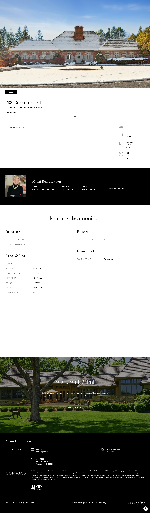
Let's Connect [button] (75, 407)
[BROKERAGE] (142, 503)
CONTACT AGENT (116, 188)
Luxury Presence (26, 503)
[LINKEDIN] (136, 503)
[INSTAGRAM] (130, 503)
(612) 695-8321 (68, 189)
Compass (75, 471)
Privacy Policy (99, 503)
